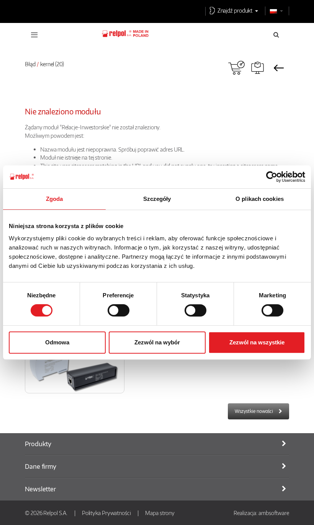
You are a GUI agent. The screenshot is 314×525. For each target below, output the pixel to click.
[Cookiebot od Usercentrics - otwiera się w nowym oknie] (271, 177)
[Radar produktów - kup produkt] (236, 67)
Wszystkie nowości (254, 411)
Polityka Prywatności (106, 512)
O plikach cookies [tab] (260, 199)
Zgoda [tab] (54, 199)
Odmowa (57, 342)
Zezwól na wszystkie (257, 342)
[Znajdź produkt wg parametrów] (257, 67)
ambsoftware (273, 512)
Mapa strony (160, 512)
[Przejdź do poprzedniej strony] (278, 67)
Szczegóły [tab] (157, 199)
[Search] (276, 34)
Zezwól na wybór (157, 342)
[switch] (118, 310)
